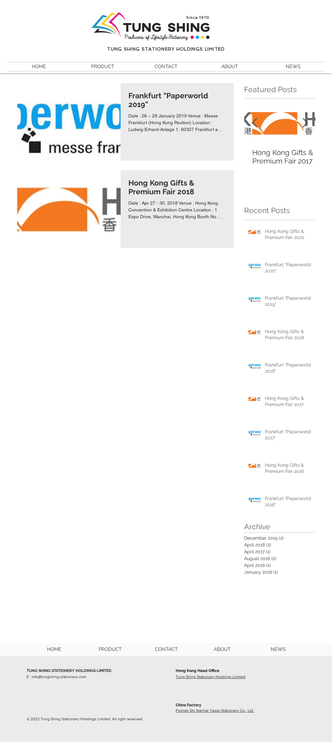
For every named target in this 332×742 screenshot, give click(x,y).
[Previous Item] (254, 123)
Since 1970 (197, 18)
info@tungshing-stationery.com (59, 677)
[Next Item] (305, 123)
